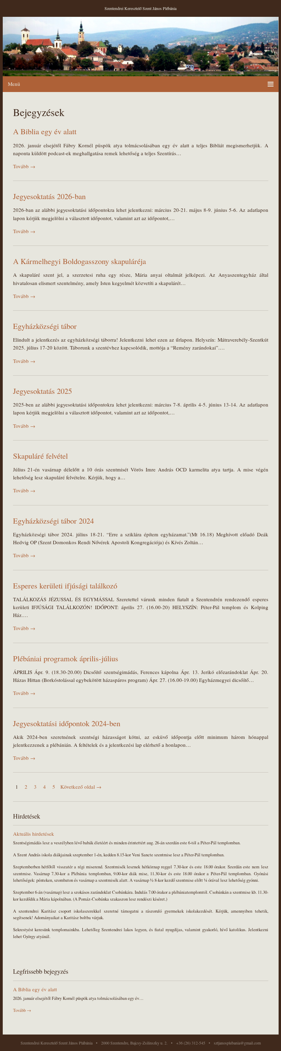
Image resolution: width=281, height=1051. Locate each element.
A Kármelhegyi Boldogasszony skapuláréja (79, 261)
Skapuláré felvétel (40, 455)
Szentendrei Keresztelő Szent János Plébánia (140, 8)
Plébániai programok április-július (65, 658)
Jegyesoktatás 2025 (42, 391)
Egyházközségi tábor (45, 326)
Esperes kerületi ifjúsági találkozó (65, 585)
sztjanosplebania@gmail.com (237, 1043)
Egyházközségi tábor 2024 (53, 520)
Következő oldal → (80, 786)
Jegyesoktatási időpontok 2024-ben (66, 723)
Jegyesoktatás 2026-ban (49, 196)
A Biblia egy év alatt (44, 131)
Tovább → (24, 166)
